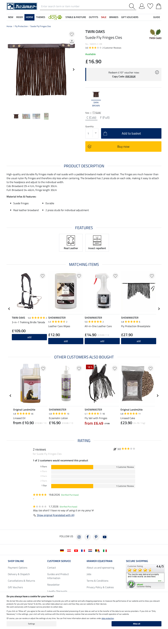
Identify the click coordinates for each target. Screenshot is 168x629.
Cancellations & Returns (21, 581)
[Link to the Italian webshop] (105, 550)
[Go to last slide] (9, 309)
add (29, 337)
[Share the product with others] (72, 42)
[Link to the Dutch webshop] (90, 550)
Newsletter (53, 585)
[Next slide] (73, 69)
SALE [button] (103, 17)
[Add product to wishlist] (72, 34)
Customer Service (59, 561)
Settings (31, 623)
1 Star (44, 485)
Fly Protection (21, 26)
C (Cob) (91, 117)
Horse (9, 26)
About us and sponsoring (100, 568)
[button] (55, 17)
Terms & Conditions (97, 581)
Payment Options (17, 568)
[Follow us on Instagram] (79, 537)
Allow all (136, 623)
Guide (98, 112)
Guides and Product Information (58, 576)
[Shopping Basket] (158, 6)
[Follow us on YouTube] (104, 537)
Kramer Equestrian (99, 561)
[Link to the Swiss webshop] (76, 550)
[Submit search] (132, 6)
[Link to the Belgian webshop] (98, 550)
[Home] (22, 6)
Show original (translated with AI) (55, 515)
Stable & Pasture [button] (75, 17)
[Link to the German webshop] (62, 550)
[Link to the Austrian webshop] (69, 550)
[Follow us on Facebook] (87, 537)
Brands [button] (113, 17)
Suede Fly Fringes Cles (40, 26)
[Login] (142, 6)
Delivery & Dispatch (19, 574)
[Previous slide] (9, 69)
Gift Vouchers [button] (129, 17)
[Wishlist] (150, 6)
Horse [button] (29, 17)
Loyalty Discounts (57, 591)
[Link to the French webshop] (83, 550)
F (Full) (104, 117)
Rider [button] (19, 17)
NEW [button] (10, 17)
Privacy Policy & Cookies (100, 587)
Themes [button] (40, 17)
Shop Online (16, 561)
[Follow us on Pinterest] (96, 537)
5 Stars (43, 466)
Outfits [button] (93, 17)
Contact (51, 568)
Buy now (123, 146)
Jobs (89, 574)
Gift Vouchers (15, 587)
